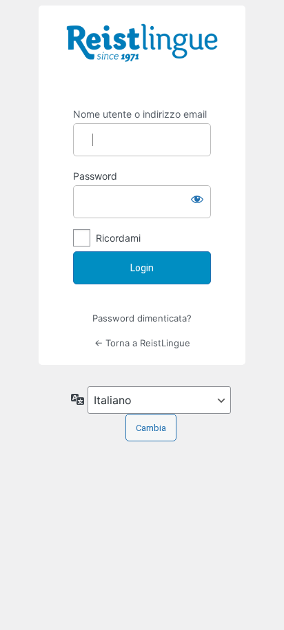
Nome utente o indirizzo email (140, 114)
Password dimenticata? (142, 318)
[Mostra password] (197, 199)
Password (95, 176)
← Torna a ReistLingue (142, 342)
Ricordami (118, 238)
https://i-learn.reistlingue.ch (142, 52)
